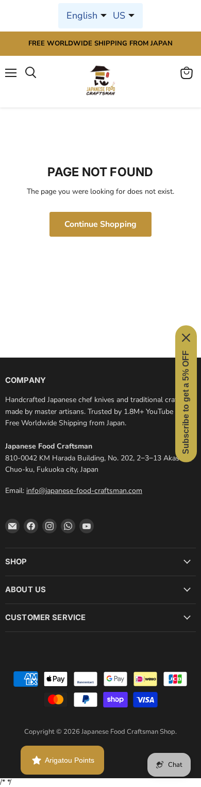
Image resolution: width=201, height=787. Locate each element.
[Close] (186, 337)
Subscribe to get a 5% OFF (185, 402)
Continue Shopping (100, 224)
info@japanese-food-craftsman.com (84, 491)
